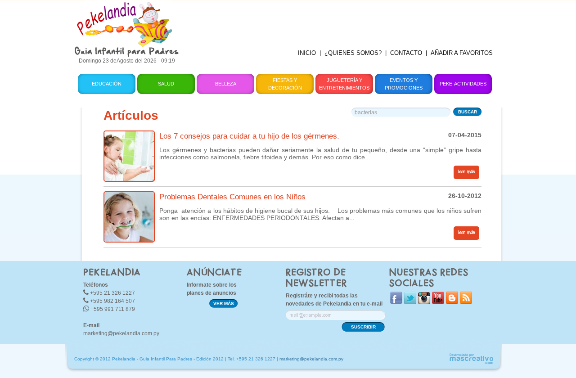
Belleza (225, 83)
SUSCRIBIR (363, 326)
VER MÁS (223, 303)
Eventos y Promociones (404, 83)
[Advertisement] (343, 20)
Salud (166, 83)
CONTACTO (406, 53)
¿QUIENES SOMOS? (353, 53)
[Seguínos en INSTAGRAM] (424, 302)
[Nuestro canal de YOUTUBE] (438, 301)
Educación (107, 83)
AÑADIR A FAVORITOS (462, 53)
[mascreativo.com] (471, 363)
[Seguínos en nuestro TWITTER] (410, 302)
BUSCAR (467, 111)
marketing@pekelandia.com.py (121, 333)
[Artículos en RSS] (466, 301)
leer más (466, 172)
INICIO (307, 53)
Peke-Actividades (463, 83)
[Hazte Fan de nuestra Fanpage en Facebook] (396, 301)
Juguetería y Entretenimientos (344, 83)
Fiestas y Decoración (285, 83)
